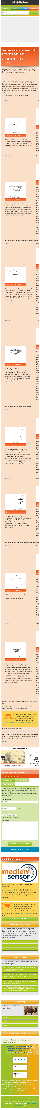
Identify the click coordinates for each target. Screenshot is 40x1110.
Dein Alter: (5, 805)
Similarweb (30, 1052)
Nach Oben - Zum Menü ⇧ (20, 1034)
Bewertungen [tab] (7, 780)
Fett (5, 1021)
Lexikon (25, 8)
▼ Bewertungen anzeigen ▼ (20, 849)
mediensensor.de (10, 890)
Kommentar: (5, 820)
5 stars (16, 815)
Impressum (5, 1040)
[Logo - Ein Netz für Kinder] (20, 1060)
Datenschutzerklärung (18, 1040)
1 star (3, 815)
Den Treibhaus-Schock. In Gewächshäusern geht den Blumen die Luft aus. (20, 982)
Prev (3, 758)
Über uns (31, 1040)
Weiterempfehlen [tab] (7, 784)
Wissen (15, 8)
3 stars (9, 815)
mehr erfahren (20, 919)
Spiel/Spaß (34, 8)
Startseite (6, 8)
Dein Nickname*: (7, 799)
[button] (34, 13)
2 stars (6, 815)
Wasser (6, 1025)
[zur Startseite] (20, 2)
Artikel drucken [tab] (22, 780)
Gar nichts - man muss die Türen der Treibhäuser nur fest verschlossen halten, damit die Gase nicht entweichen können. (20, 976)
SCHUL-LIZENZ (26, 913)
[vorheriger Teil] (3, 62)
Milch (5, 1018)
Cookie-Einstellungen (9, 1042)
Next (36, 758)
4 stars (13, 815)
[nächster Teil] (11, 62)
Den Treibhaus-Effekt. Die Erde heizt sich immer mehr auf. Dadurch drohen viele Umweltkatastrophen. (19, 969)
